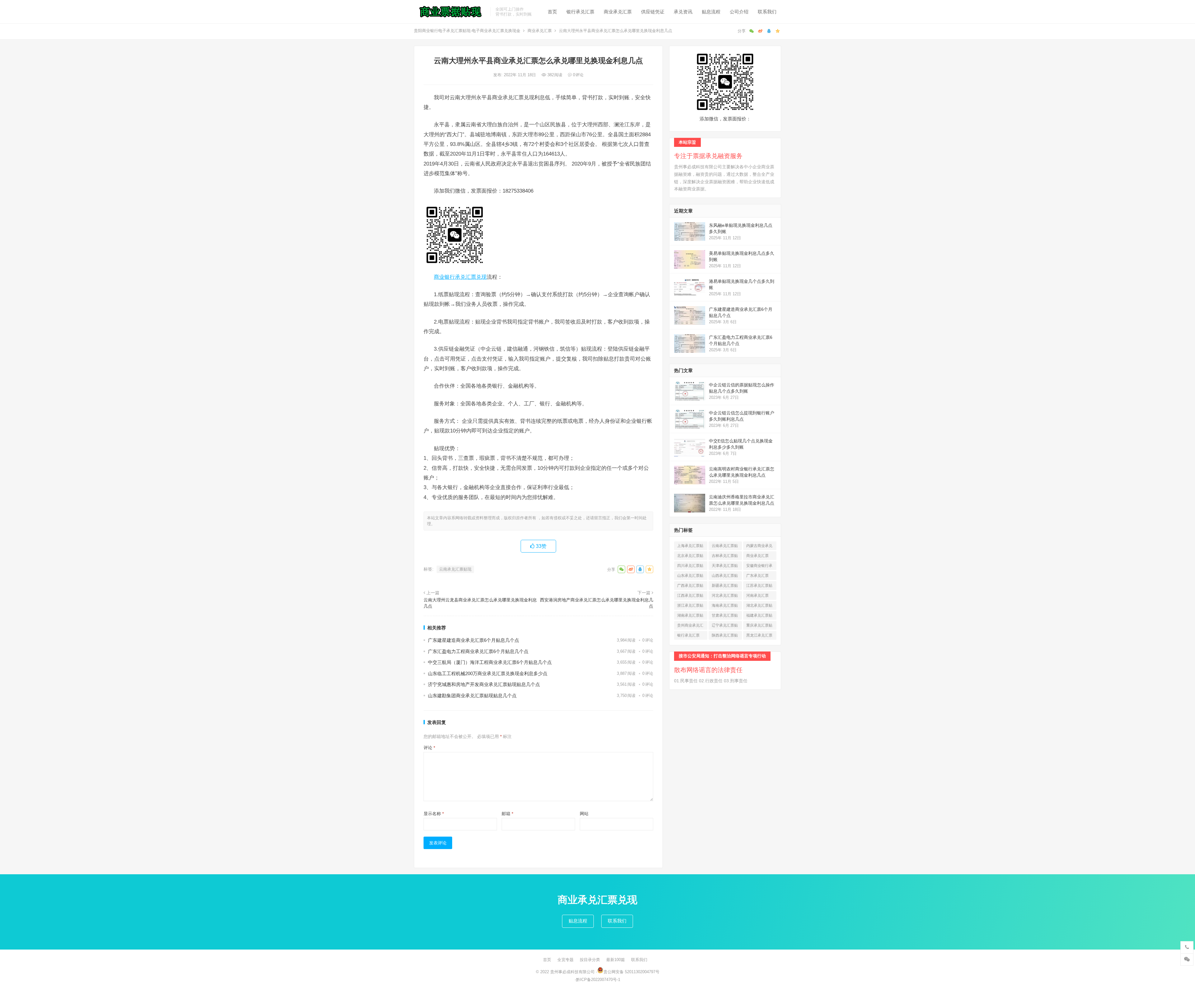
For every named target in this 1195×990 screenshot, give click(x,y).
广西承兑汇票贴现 (690, 586)
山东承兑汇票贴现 (690, 576)
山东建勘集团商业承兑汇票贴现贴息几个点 (472, 695)
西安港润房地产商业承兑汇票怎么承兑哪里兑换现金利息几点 (596, 603)
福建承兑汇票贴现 (759, 616)
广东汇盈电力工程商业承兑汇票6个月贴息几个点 (478, 651)
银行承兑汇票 (580, 11)
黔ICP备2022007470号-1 (598, 979)
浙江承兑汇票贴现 (690, 606)
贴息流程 (711, 11)
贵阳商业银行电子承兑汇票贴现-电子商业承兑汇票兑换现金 (467, 30)
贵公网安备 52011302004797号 (631, 971)
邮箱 (507, 813)
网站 (584, 813)
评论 (429, 747)
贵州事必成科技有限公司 (572, 971)
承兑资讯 (683, 11)
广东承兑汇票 (757, 576)
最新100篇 (615, 959)
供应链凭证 (652, 11)
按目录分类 (590, 959)
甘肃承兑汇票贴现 (725, 616)
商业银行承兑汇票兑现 (460, 277)
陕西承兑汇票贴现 (725, 636)
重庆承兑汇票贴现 (759, 626)
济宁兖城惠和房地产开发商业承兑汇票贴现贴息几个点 (484, 684)
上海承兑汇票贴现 (690, 547)
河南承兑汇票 (757, 596)
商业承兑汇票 (618, 11)
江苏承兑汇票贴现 (759, 586)
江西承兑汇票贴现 (690, 596)
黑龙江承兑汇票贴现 (759, 636)
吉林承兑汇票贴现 (725, 556)
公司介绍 (739, 11)
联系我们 (767, 11)
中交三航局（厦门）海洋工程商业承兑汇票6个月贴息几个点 (490, 662)
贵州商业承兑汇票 (690, 626)
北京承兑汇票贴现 (690, 556)
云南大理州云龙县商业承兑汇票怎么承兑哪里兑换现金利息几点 (480, 603)
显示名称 (434, 813)
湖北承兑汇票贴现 (759, 606)
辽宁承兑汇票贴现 (725, 626)
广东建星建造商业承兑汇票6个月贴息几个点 (473, 640)
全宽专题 (565, 959)
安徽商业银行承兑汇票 (759, 566)
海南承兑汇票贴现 (725, 606)
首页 (552, 11)
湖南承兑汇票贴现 (690, 616)
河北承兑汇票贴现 (725, 596)
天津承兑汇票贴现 (725, 566)
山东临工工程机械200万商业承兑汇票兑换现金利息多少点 (487, 673)
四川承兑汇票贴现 (690, 566)
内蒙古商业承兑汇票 (759, 547)
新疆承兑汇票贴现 (725, 586)
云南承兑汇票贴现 (455, 569)
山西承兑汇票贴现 (725, 576)
